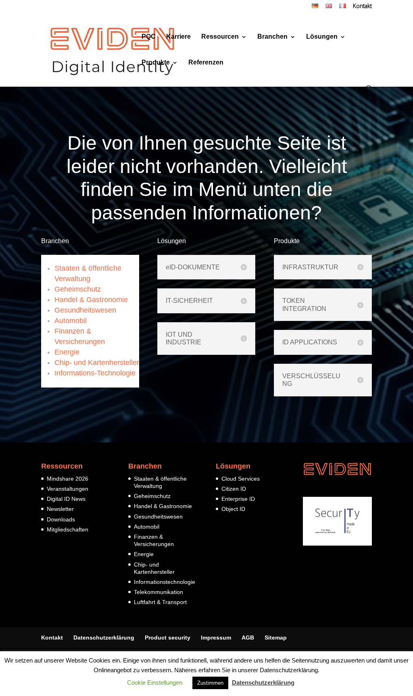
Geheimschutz (77, 289)
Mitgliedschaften (67, 529)
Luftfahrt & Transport (160, 602)
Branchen (272, 37)
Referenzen (205, 63)
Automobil (70, 321)
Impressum (216, 637)
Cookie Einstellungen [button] (154, 682)
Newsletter (60, 509)
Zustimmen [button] (210, 683)
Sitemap (276, 637)
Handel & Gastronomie (91, 300)
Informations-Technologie (95, 373)
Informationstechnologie (164, 582)
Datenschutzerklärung (103, 637)
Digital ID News (66, 499)
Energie (66, 352)
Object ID (233, 509)
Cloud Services (240, 478)
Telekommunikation (158, 592)
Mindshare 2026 (67, 478)
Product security (167, 637)
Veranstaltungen (67, 489)
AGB (248, 637)
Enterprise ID (238, 499)
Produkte (156, 63)
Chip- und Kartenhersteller (96, 362)
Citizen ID (233, 489)
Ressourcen (220, 37)
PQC (149, 37)
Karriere (178, 37)
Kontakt (362, 7)
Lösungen (322, 37)
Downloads (61, 519)
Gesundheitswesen (85, 310)
